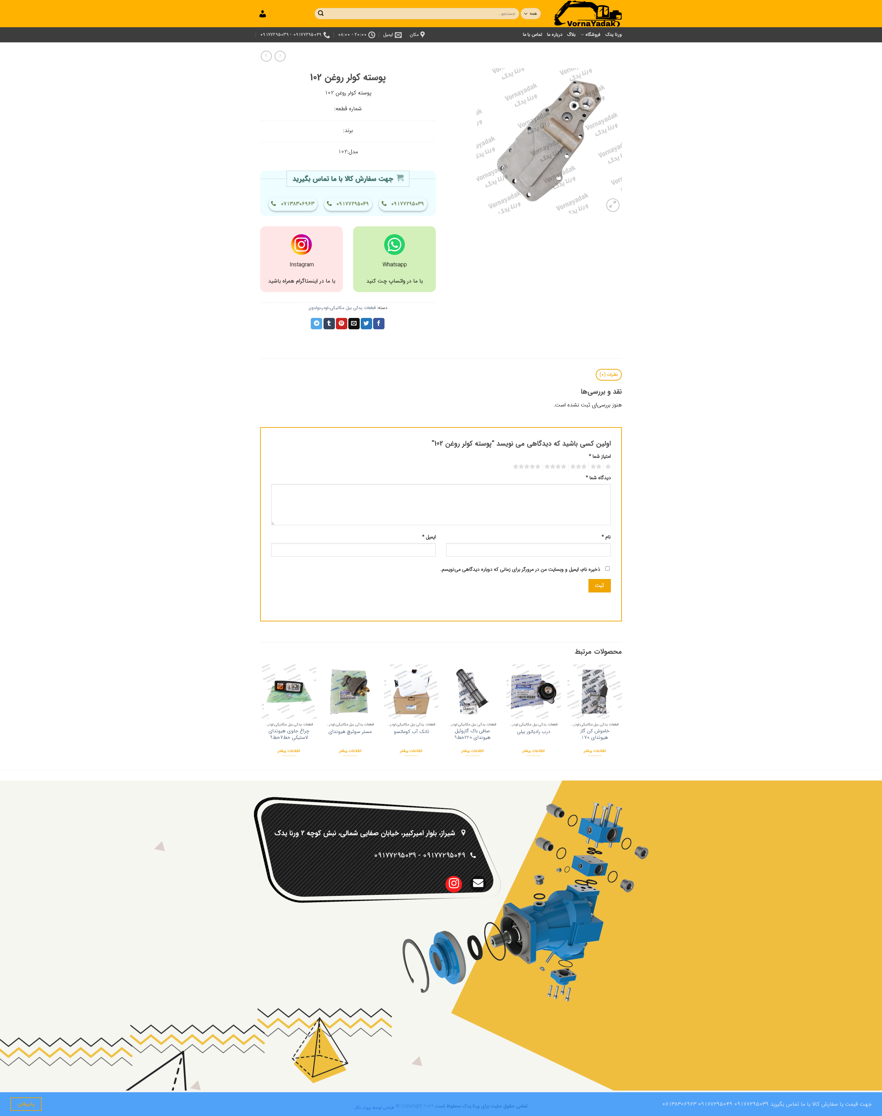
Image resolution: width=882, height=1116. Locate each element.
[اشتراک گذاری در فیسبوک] (378, 324)
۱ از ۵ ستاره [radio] (609, 466)
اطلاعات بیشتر (595, 751)
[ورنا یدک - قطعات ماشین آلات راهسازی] (587, 13)
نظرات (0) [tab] (608, 374)
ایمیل (429, 537)
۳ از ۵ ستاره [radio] (579, 466)
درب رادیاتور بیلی (533, 732)
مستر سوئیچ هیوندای (350, 732)
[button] (613, 205)
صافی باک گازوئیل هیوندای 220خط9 (472, 734)
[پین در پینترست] (341, 324)
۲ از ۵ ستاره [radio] (597, 466)
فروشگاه (592, 34)
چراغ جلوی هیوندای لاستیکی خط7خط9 (288, 734)
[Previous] (621, 716)
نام (606, 537)
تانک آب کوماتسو (411, 732)
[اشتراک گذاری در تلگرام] (316, 324)
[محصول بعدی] (280, 56)
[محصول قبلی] (266, 56)
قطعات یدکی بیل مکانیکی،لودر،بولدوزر (342, 307)
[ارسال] (321, 14)
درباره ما (554, 34)
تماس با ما (533, 34)
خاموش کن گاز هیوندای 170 (594, 734)
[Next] (262, 716)
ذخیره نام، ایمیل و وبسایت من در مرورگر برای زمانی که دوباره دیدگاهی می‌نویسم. (520, 570)
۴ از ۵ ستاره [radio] (556, 466)
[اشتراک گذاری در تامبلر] (329, 324)
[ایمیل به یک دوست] (354, 324)
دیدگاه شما (598, 478)
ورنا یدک (613, 34)
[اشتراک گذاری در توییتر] (366, 324)
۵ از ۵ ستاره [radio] (528, 466)
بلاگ (571, 34)
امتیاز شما (600, 457)
